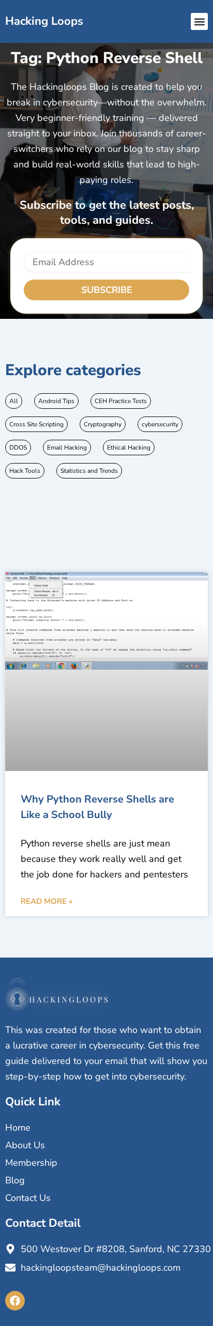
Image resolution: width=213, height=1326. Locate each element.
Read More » (46, 901)
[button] (199, 21)
